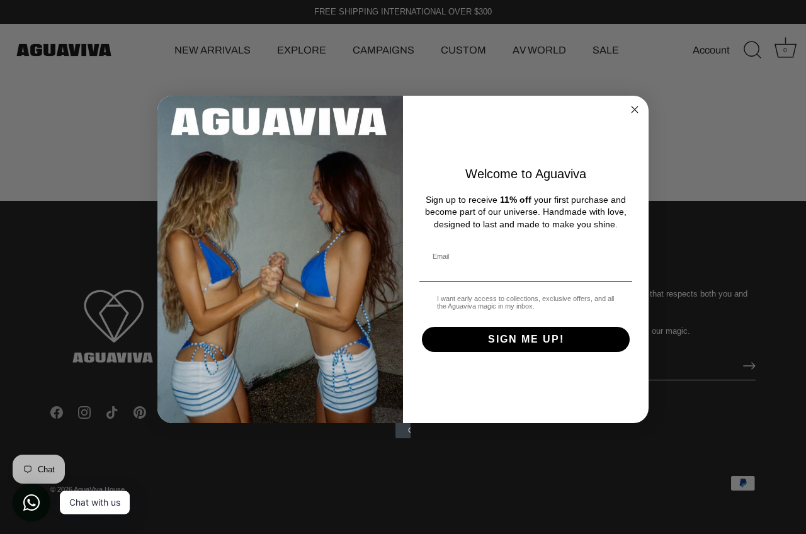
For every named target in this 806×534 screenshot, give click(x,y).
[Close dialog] (634, 109)
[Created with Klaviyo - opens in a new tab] (403, 430)
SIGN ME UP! (526, 339)
